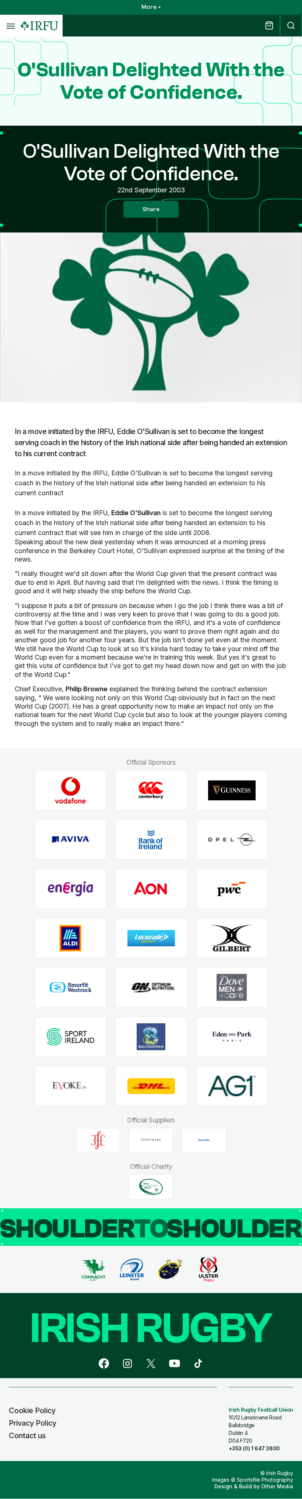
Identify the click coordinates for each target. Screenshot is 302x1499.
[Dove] (232, 987)
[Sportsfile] (204, 1140)
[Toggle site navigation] (10, 26)
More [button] (149, 7)
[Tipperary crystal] (151, 1140)
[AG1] (232, 1086)
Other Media (277, 1486)
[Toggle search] (291, 25)
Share (151, 209)
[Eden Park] (232, 1036)
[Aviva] (70, 839)
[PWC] (232, 889)
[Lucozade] (151, 938)
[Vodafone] (70, 790)
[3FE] (98, 1140)
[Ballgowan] (151, 1036)
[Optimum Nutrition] (151, 987)
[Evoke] (70, 1086)
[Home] (39, 26)
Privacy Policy (32, 1423)
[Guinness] (232, 790)
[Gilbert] (232, 938)
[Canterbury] (151, 790)
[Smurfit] (70, 987)
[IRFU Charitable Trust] (151, 1187)
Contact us (27, 1435)
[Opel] (232, 839)
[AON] (151, 889)
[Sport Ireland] (70, 1036)
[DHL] (151, 1086)
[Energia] (70, 889)
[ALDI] (70, 938)
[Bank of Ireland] (151, 839)
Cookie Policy (32, 1410)
